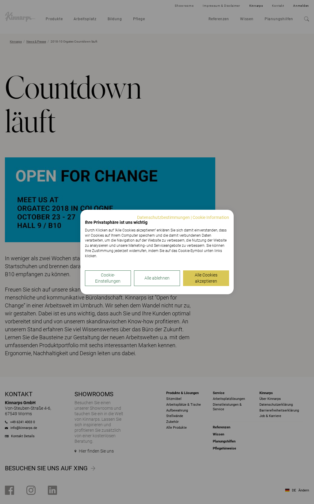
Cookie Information (211, 217)
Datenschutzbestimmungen (163, 217)
